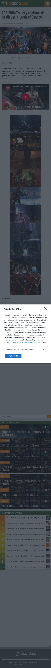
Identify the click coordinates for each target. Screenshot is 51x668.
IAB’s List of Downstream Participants (28, 342)
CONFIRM (13, 356)
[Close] (46, 309)
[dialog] (25, 334)
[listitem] (25, 349)
